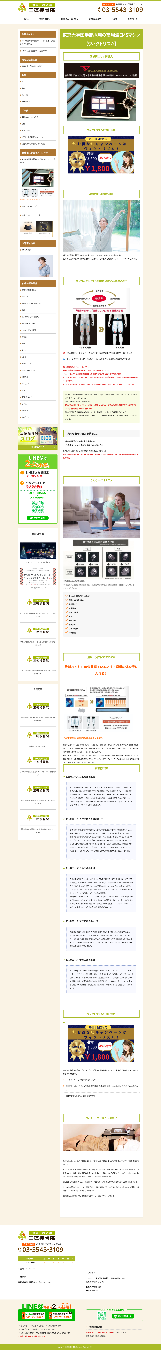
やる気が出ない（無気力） (30, 317)
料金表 (114, 18)
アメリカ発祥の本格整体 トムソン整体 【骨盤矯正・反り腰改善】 (37, 42)
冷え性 (24, 350)
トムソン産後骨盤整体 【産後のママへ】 (36, 51)
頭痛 (23, 310)
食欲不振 (25, 410)
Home (26, 18)
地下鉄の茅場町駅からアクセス (32, 137)
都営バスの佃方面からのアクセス (33, 144)
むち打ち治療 (26, 250)
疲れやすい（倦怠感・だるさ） (32, 303)
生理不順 (25, 377)
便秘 (23, 343)
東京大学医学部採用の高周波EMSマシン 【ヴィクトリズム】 (37, 161)
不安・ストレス (26, 296)
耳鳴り (24, 390)
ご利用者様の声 (95, 18)
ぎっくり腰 (25, 95)
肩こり (24, 81)
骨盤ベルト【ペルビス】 (30, 206)
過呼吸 (24, 404)
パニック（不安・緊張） (29, 330)
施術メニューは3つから (69, 18)
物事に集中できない (29, 370)
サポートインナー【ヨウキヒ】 (31, 215)
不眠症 (24, 337)
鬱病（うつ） (25, 417)
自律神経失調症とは (29, 290)
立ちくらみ (25, 384)
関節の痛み (26, 101)
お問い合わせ (26, 130)
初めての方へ (44, 18)
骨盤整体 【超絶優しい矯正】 (32, 66)
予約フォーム (132, 18)
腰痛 (23, 88)
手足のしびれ (26, 363)
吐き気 (24, 357)
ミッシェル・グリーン (89, 1347)
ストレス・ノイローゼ (29, 323)
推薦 (23, 124)
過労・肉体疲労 (27, 397)
